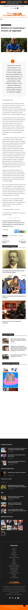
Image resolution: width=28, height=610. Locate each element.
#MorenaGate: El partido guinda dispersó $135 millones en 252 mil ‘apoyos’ (18, 340)
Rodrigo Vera (5, 237)
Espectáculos (14, 554)
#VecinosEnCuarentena (13, 235)
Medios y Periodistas (14, 557)
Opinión (14, 562)
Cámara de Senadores (14, 566)
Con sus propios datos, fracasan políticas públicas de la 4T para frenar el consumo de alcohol (17, 511)
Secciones (14, 549)
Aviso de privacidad (14, 608)
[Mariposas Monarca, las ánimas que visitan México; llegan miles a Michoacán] (4, 487)
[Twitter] (18, 232)
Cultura (14, 551)
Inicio (14, 548)
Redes (14, 559)
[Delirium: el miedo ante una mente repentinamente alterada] (4, 498)
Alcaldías (14, 574)
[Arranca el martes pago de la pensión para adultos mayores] (4, 463)
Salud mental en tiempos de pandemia (16, 472)
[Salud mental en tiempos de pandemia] (4, 474)
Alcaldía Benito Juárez (14, 573)
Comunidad (14, 571)
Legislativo (14, 563)
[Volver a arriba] (24, 606)
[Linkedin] (20, 232)
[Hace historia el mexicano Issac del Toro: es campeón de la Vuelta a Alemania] (4, 450)
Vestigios (14, 576)
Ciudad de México (14, 569)
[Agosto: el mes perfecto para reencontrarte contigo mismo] (4, 504)
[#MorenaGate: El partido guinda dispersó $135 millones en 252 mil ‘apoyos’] (5, 341)
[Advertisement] (12, 403)
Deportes (14, 552)
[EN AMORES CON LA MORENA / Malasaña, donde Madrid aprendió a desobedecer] (3, 535)
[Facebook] (15, 232)
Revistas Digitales (14, 577)
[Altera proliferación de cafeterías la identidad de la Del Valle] (5, 357)
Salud (14, 560)
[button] (24, 2)
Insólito (14, 555)
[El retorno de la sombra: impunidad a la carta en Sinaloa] (20, 524)
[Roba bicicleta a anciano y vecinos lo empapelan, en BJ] (14, 529)
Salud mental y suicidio (6, 478)
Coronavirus (21, 235)
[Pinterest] (22, 232)
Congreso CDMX (14, 568)
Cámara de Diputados (14, 565)
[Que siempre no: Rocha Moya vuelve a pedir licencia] (4, 456)
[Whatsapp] (24, 232)
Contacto (22, 6)
